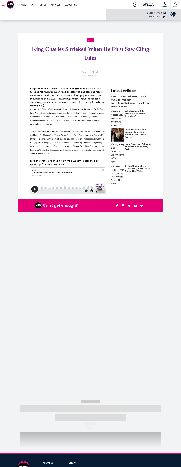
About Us (48, 462)
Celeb (43, 4)
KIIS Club (56, 4)
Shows (22, 4)
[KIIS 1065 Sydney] (11, 4)
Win (33, 4)
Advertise (71, 4)
